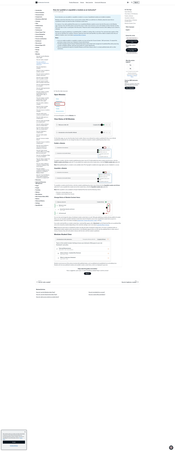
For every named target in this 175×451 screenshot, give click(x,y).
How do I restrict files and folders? (97, 294)
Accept (14, 442)
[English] (42, 2)
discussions (90, 220)
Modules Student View (130, 23)
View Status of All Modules (131, 13)
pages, (95, 220)
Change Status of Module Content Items (131, 20)
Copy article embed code (132, 41)
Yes (130, 65)
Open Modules (128, 11)
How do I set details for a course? (97, 292)
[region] (14, 440)
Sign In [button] (87, 273)
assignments (80, 220)
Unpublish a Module (129, 18)
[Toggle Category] (35, 10)
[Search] (131, 2)
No (130, 68)
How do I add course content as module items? (47, 297)
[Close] (25, 431)
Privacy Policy (129, 75)
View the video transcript (61, 91)
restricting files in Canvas (79, 35)
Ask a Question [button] (130, 88)
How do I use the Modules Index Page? (45, 292)
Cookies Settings (14, 445)
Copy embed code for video (131, 50)
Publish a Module (129, 16)
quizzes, (86, 220)
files (100, 220)
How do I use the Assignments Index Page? (46, 294)
